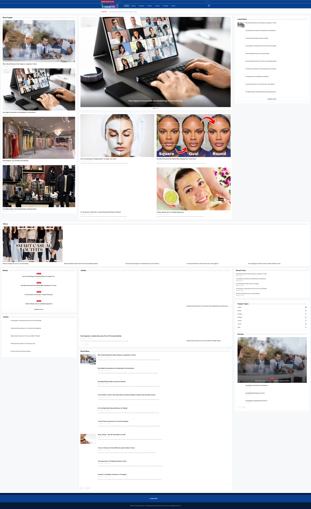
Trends (173, 6)
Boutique (141, 6)
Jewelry (157, 6)
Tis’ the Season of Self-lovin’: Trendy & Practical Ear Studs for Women (100, 212)
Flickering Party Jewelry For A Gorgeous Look (23, 343)
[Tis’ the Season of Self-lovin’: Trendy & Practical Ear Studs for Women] (117, 188)
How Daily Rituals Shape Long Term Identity (155, 101)
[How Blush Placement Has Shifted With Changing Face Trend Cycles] (194, 135)
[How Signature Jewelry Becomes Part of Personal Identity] (241, 47)
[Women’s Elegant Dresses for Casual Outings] (241, 55)
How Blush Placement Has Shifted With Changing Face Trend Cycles (176, 159)
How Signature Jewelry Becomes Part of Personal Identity (261, 45)
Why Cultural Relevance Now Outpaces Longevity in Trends (20, 64)
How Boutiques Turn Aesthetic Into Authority (15, 160)
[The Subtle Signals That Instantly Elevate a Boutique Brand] (39, 186)
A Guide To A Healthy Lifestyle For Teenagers (112, 474)
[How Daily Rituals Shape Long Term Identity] (241, 40)
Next (88, 488)
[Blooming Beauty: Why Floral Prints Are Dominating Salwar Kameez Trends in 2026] (241, 63)
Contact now (119, 1)
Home (126, 6)
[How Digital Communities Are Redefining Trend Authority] (39, 89)
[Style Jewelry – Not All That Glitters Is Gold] (88, 439)
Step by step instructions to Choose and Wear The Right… (26, 336)
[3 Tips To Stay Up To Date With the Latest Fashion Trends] (88, 452)
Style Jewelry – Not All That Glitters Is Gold (111, 434)
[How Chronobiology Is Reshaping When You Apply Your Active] (117, 135)
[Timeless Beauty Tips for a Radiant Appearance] (194, 188)
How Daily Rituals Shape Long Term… (255, 393)
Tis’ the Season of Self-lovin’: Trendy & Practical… (38, 294)
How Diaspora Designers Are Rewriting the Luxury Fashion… (261, 68)
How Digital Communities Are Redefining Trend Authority (123, 11)
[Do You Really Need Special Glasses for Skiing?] (88, 412)
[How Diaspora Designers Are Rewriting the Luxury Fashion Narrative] (241, 70)
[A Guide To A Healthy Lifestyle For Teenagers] (88, 479)
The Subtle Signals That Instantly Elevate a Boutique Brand (19, 209)
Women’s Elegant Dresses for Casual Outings (257, 53)
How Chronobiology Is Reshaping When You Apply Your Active (98, 159)
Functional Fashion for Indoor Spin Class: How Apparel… (260, 84)
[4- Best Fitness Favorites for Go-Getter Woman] (88, 426)
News (239, 327)
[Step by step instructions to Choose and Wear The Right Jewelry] (6, 337)
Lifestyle (165, 6)
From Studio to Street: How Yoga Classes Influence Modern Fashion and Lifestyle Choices (127, 395)
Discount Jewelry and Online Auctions (21, 351)
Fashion (149, 6)
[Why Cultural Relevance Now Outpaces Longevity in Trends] (39, 41)
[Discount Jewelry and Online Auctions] (6, 353)
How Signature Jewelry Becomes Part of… (257, 400)
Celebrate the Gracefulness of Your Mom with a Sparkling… (26, 328)
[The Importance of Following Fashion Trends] (88, 465)
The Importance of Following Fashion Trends (112, 461)
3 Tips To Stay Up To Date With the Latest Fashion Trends (116, 448)
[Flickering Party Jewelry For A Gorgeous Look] (6, 345)
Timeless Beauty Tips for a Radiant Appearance (170, 212)
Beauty (134, 6)
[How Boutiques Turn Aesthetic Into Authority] (39, 138)
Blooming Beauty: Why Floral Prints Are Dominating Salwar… (261, 61)
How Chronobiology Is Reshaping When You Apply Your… (38, 276)
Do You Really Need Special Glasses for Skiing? (113, 408)
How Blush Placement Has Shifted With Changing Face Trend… (39, 285)
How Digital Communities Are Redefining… (257, 385)
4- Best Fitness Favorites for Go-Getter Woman (113, 421)
